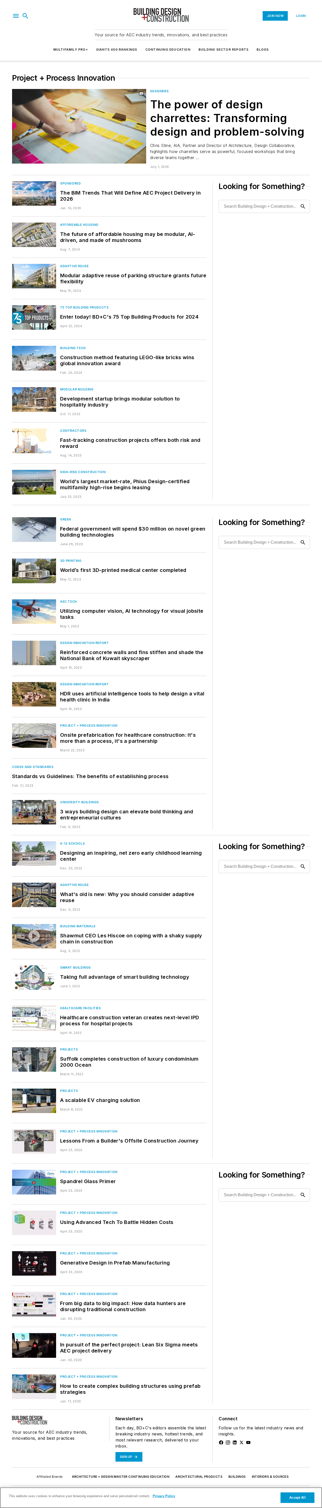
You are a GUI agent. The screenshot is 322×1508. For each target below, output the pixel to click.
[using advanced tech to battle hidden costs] (34, 1223)
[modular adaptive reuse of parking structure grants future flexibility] (34, 276)
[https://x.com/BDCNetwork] (241, 1442)
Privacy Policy (164, 1496)
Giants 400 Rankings (116, 49)
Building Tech (73, 348)
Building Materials (78, 926)
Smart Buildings (75, 967)
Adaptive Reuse (74, 266)
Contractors (73, 431)
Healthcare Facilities (80, 1008)
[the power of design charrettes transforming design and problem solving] (79, 126)
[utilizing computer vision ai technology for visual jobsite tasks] (34, 611)
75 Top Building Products (84, 307)
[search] (25, 16)
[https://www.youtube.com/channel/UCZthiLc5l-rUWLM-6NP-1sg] (248, 1442)
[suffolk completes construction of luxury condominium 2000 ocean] (34, 1059)
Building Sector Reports (223, 49)
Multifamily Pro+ (70, 49)
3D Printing (71, 561)
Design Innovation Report (84, 643)
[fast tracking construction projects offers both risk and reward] (34, 440)
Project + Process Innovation (88, 725)
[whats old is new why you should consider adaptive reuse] (34, 895)
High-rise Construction (82, 472)
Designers (159, 91)
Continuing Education (167, 49)
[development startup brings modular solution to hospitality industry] (34, 399)
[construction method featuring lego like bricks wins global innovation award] (34, 358)
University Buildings (79, 802)
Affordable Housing (79, 225)
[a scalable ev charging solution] (34, 1101)
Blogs (263, 49)
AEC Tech (68, 601)
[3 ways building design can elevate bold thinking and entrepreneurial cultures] (34, 812)
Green (65, 519)
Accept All (297, 1497)
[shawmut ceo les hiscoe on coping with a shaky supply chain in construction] (34, 936)
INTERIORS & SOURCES (270, 1477)
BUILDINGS (237, 1477)
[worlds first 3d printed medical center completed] (34, 571)
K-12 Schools (72, 843)
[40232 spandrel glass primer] (34, 1182)
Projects (69, 1049)
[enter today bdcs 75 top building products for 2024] (34, 317)
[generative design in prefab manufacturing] (34, 1263)
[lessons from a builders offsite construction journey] (34, 1141)
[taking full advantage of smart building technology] (34, 977)
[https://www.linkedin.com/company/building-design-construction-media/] (234, 1442)
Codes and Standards (32, 767)
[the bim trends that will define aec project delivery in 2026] (34, 193)
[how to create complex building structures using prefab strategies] (34, 1386)
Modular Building (77, 389)
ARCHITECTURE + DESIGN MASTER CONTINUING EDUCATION (121, 1477)
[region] (161, 1497)
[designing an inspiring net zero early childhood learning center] (34, 853)
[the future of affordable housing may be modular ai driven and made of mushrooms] (34, 235)
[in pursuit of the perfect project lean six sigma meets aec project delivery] (34, 1345)
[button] (16, 16)
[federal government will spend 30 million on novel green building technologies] (34, 529)
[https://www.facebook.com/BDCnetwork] (221, 1442)
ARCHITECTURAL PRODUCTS (198, 1477)
